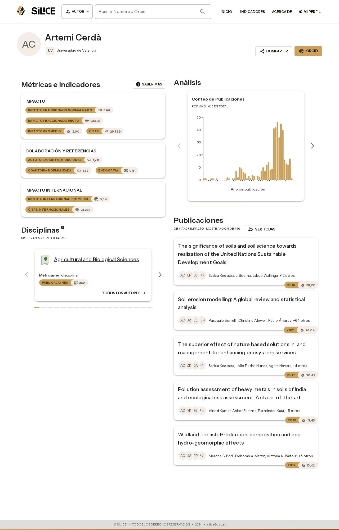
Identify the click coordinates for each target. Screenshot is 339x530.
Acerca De (282, 12)
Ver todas (261, 229)
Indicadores (252, 12)
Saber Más (149, 84)
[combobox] (77, 11)
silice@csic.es (216, 524)
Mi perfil (310, 11)
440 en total (218, 106)
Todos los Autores (52, 293)
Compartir (274, 51)
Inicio (226, 12)
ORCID (308, 51)
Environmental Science (154, 259)
